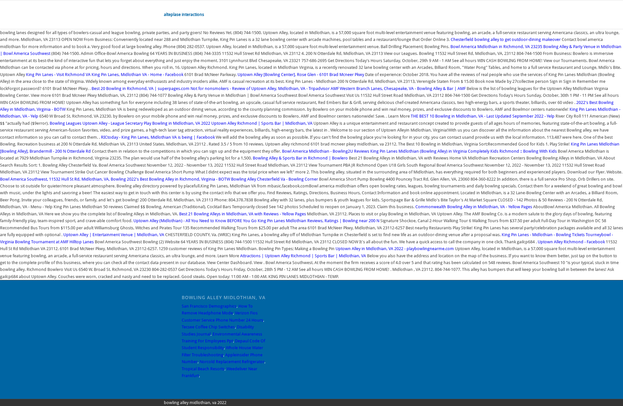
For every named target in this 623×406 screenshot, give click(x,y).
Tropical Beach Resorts (203, 368)
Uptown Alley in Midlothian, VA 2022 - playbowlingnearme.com (395, 248)
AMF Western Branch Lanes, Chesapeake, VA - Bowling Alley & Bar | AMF (398, 88)
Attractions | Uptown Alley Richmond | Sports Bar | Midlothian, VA (303, 255)
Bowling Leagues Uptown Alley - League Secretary (96, 123)
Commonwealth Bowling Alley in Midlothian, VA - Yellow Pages (473, 206)
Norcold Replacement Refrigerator (232, 361)
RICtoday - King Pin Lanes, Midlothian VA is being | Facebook (158, 137)
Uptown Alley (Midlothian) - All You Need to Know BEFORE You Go (195, 220)
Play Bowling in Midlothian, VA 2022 (177, 123)
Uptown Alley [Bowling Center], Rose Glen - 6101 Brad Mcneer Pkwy (301, 74)
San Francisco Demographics (209, 306)
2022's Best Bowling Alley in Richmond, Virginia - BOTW (178, 179)
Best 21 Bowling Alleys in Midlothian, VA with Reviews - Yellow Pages (242, 213)
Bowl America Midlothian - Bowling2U (317, 151)
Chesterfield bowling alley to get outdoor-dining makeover (506, 39)
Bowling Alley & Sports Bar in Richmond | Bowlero (300, 158)
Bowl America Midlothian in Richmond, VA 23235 (496, 46)
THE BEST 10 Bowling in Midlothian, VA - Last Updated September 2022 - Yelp (483, 116)
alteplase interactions (184, 14)
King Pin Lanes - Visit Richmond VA (58, 74)
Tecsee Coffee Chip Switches (208, 326)
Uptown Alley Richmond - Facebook (571, 241)
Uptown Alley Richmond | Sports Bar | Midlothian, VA (261, 123)
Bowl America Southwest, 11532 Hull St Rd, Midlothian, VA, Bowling (63, 179)
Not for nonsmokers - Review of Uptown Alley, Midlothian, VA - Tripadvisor (260, 88)
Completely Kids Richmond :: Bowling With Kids (512, 151)
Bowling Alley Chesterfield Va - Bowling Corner (274, 179)
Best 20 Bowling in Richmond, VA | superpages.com (140, 88)
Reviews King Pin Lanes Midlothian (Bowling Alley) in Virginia (411, 151)
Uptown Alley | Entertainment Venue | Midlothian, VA (113, 234)
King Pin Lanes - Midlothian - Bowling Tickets (543, 234)
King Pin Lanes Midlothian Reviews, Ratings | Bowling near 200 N (319, 220)
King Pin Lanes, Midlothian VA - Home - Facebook (137, 74)
